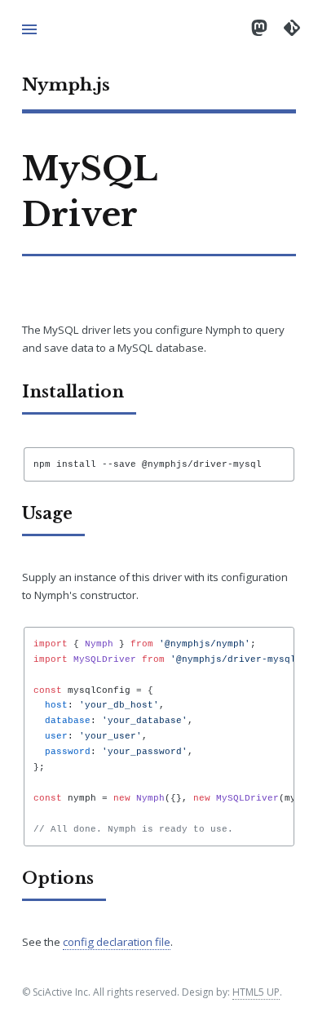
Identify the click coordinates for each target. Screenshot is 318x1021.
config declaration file (116, 941)
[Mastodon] (259, 27)
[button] (159, 510)
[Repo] (292, 27)
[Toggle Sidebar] (29, 29)
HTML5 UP (256, 992)
